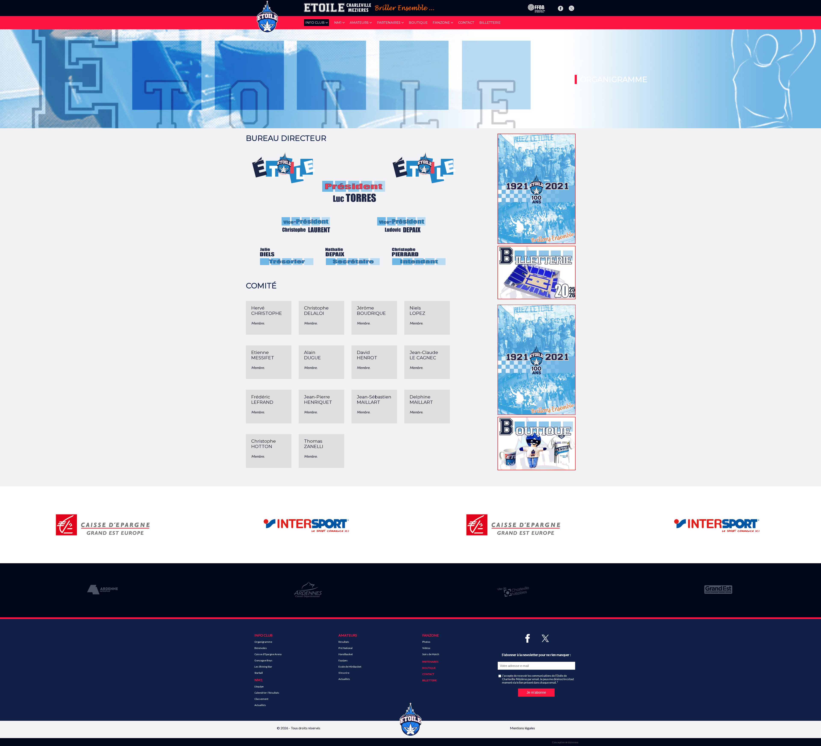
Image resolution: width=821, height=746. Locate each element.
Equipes (343, 660)
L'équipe (259, 686)
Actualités (260, 705)
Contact (466, 23)
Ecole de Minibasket (349, 666)
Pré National (345, 648)
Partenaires (430, 661)
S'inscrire (343, 672)
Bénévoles (260, 648)
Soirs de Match (430, 654)
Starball (258, 672)
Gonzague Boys (263, 660)
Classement (261, 698)
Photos (426, 641)
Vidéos (426, 648)
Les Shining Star (263, 666)
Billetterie (490, 23)
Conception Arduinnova (565, 742)
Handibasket (345, 654)
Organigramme (263, 641)
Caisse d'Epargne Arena (268, 654)
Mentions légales (522, 728)
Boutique (418, 23)
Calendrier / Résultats (266, 692)
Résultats (343, 641)
